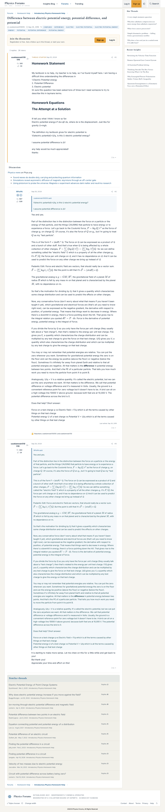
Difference (59, 27)
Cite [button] (112, 157)
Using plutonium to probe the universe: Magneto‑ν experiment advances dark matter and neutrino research (62, 183)
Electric (70, 27)
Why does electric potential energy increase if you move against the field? (45, 694)
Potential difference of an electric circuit (28, 734)
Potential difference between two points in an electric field (37, 714)
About (131, 803)
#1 (116, 57)
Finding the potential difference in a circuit (29, 744)
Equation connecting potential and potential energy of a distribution (41, 724)
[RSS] (157, 803)
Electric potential (84, 27)
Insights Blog (49, 4)
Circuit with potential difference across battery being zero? (37, 773)
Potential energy (56, 30)
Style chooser (14, 803)
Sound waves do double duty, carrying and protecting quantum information (47, 177)
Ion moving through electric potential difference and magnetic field (41, 704)
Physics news (14, 172)
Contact (124, 803)
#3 (116, 444)
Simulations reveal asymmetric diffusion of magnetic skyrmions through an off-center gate (54, 180)
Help (152, 803)
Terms (138, 803)
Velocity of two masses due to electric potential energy (35, 764)
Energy (11, 30)
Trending (79, 4)
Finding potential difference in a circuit (27, 754)
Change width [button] (30, 803)
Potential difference (37, 30)
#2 (116, 191)
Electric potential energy (106, 27)
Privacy (145, 803)
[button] (57, 3)
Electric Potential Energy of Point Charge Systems (33, 684)
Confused (48, 27)
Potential (21, 30)
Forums (64, 4)
